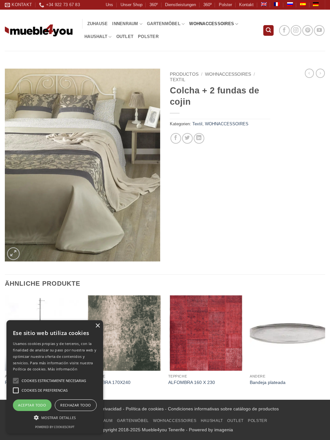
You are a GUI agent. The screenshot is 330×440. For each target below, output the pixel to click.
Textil (177, 79)
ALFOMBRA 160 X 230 (191, 382)
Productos (184, 74)
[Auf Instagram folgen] (296, 30)
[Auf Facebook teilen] (175, 138)
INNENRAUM (125, 23)
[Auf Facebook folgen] (284, 30)
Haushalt (95, 36)
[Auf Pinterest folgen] (307, 30)
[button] (268, 30)
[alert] (54, 377)
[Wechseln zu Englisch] (264, 4)
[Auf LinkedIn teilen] (199, 138)
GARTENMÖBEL (163, 23)
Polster (225, 4)
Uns (109, 4)
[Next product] (309, 73)
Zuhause (97, 23)
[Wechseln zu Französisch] (277, 4)
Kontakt (246, 4)
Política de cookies (145, 408)
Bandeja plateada (268, 382)
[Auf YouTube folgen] (319, 30)
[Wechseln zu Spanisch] (303, 4)
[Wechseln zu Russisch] (290, 4)
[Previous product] (320, 73)
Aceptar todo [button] (32, 405)
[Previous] (5, 347)
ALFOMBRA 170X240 (108, 382)
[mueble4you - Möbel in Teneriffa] (39, 30)
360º (154, 4)
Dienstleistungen (180, 4)
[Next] (325, 347)
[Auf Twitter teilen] (187, 138)
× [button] (97, 325)
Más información (62, 369)
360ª (207, 4)
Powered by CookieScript (54, 427)
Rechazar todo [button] (75, 405)
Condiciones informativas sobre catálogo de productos (223, 408)
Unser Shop (131, 4)
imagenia (223, 429)
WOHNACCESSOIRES (211, 23)
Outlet (125, 36)
